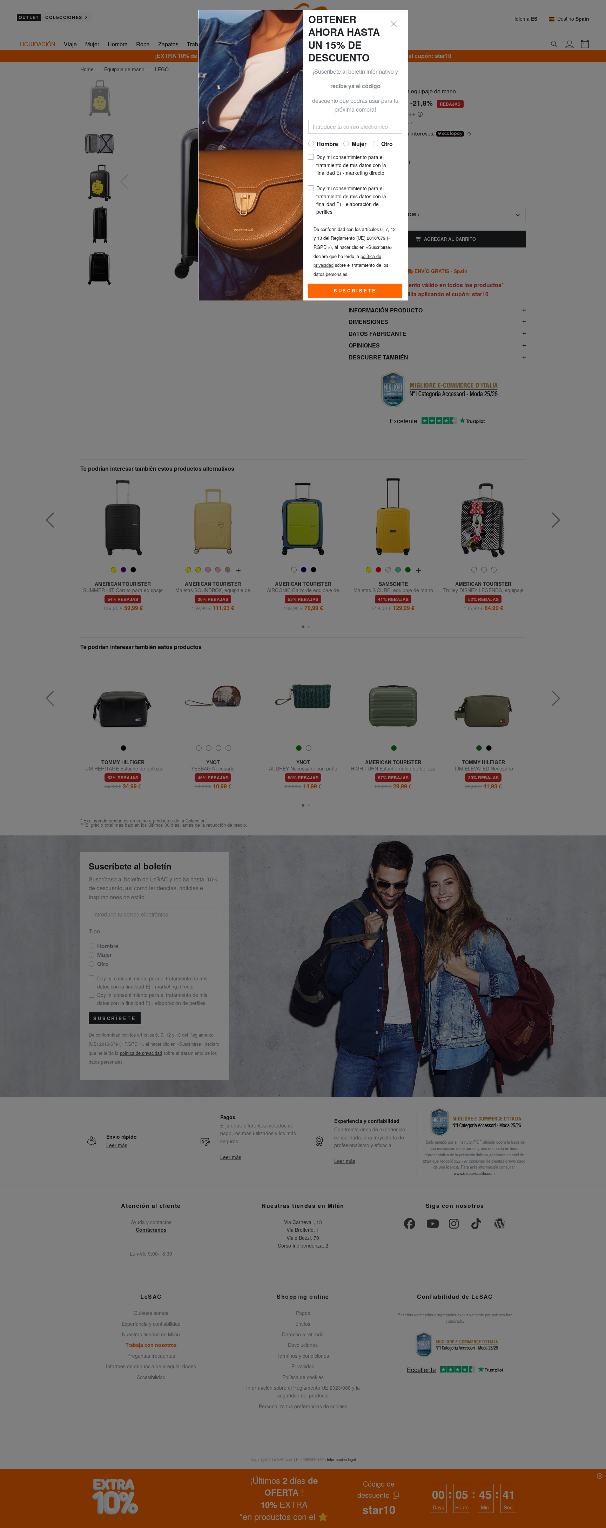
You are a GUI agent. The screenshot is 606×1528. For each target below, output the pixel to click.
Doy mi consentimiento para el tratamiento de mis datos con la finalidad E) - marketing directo (351, 164)
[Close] (393, 24)
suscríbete (355, 290)
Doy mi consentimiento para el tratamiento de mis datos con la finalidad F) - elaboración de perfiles (351, 200)
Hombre (327, 144)
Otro (387, 144)
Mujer (359, 144)
